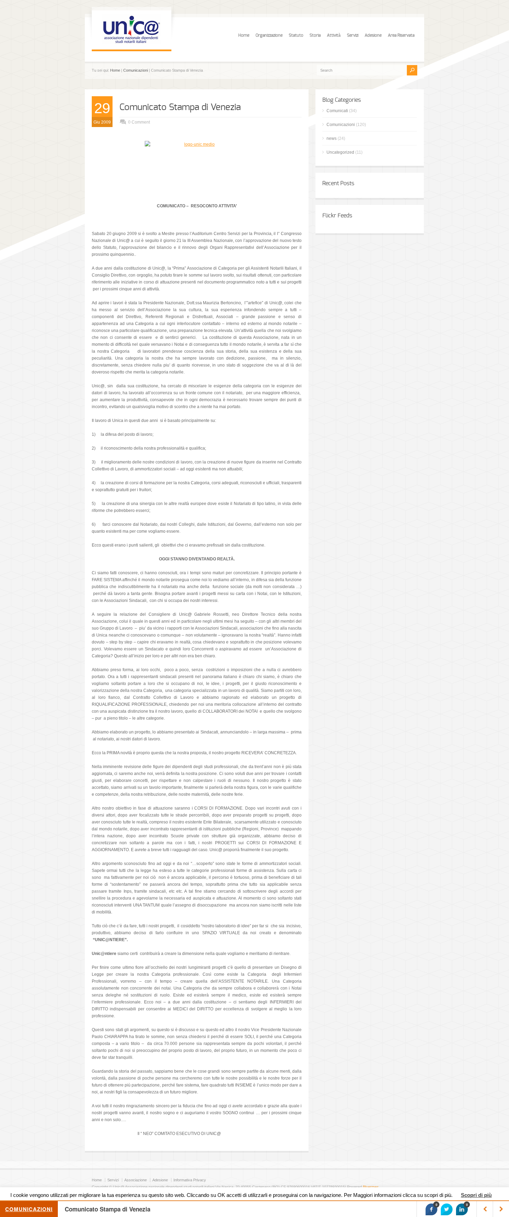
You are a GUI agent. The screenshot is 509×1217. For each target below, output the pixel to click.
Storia (315, 35)
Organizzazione (269, 35)
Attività (334, 35)
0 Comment (139, 122)
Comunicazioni (135, 70)
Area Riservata (401, 35)
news (332, 138)
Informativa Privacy (189, 1180)
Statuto (296, 35)
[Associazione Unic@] (131, 42)
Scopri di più (476, 1195)
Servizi (352, 35)
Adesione (373, 35)
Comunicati (337, 110)
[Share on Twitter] (447, 1209)
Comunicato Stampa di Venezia (180, 107)
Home (243, 35)
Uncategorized (340, 152)
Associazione (135, 1180)
